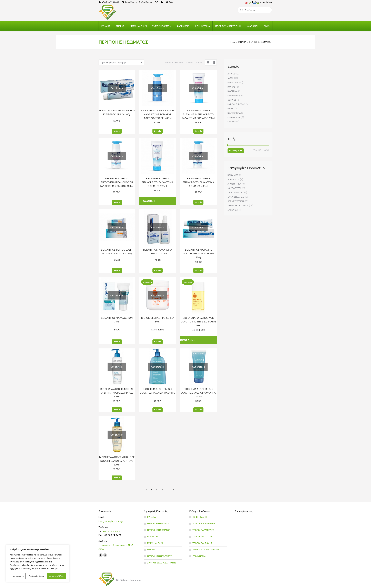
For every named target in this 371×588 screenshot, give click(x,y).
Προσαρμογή (18, 575)
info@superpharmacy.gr (111, 521)
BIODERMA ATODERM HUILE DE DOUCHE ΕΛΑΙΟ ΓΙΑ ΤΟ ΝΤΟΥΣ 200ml (116, 461)
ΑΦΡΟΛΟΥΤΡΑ (234, 188)
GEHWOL (232, 99)
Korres (231, 121)
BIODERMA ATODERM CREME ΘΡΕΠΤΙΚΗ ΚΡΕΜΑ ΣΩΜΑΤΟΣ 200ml (116, 392)
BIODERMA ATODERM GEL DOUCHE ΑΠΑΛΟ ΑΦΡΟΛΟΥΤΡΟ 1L (157, 392)
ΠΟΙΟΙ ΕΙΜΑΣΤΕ (200, 517)
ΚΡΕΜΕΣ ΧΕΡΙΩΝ (236, 201)
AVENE (230, 78)
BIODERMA (233, 91)
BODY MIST (233, 175)
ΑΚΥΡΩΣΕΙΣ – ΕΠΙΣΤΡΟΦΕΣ (205, 549)
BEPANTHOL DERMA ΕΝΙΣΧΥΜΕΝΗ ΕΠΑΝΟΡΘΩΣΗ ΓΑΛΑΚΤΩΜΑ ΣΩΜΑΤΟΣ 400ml (116, 182)
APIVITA (231, 73)
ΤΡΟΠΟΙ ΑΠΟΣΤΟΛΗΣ (202, 536)
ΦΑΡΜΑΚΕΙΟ (153, 536)
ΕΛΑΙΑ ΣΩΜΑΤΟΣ (236, 196)
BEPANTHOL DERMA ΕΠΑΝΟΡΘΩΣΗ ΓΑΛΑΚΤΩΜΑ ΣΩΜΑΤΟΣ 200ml (157, 182)
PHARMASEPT (234, 117)
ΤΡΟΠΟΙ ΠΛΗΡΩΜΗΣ (202, 543)
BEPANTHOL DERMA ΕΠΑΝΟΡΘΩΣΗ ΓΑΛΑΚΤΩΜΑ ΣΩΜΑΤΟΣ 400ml (198, 182)
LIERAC (231, 108)
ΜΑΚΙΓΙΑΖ (152, 549)
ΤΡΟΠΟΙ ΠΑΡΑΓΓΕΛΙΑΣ (203, 530)
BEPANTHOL (233, 82)
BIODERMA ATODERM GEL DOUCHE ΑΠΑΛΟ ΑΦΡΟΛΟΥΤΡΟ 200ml (198, 392)
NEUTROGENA (234, 113)
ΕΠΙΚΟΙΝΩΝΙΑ (198, 556)
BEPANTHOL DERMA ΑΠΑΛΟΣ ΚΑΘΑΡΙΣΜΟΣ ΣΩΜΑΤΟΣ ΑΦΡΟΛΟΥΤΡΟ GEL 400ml (157, 114)
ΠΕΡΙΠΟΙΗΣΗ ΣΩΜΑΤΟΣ (158, 530)
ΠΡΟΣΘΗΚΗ (147, 201)
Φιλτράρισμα (235, 150)
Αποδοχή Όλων (56, 575)
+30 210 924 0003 (111, 531)
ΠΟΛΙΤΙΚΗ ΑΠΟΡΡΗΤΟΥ (203, 523)
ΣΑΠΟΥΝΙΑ (233, 209)
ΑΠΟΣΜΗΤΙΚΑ (234, 183)
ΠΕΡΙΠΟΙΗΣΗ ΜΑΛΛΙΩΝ (158, 523)
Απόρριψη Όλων (36, 575)
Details (116, 131)
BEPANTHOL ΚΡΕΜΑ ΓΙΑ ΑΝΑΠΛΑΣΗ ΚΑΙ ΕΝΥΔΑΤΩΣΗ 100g (198, 253)
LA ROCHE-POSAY (236, 104)
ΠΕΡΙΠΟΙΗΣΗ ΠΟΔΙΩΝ (238, 205)
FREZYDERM (233, 95)
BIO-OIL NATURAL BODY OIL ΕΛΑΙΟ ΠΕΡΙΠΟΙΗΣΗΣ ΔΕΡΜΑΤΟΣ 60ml (198, 321)
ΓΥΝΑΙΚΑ (151, 517)
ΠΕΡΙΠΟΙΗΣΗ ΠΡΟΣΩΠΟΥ (159, 556)
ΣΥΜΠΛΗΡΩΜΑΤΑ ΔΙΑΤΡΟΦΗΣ (161, 562)
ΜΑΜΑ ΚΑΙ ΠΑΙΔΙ (155, 543)
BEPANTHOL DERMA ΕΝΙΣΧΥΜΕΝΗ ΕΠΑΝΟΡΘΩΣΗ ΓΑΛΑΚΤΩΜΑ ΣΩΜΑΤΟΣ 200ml (198, 114)
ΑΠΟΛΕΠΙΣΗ (233, 179)
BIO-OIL (231, 86)
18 (173, 489)
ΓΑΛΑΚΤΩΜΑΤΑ (235, 192)
